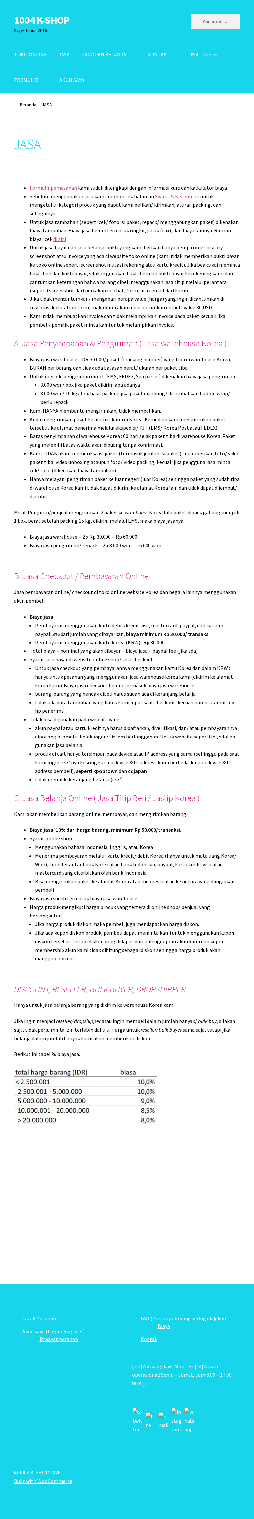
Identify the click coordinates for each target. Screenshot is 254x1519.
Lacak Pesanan (39, 1318)
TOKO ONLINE (30, 54)
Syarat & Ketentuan (177, 196)
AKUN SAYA (71, 80)
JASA (64, 54)
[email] (164, 1421)
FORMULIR (26, 80)
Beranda (28, 105)
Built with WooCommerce (43, 1481)
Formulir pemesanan (53, 187)
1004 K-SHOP (41, 20)
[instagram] (177, 1421)
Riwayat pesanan (59, 1339)
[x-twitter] (138, 1421)
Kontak (149, 1339)
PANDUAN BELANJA (103, 54)
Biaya (164, 1326)
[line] (151, 1421)
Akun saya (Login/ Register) (53, 1331)
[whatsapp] (189, 1421)
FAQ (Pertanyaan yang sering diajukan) (184, 1318)
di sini (59, 239)
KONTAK (157, 54)
